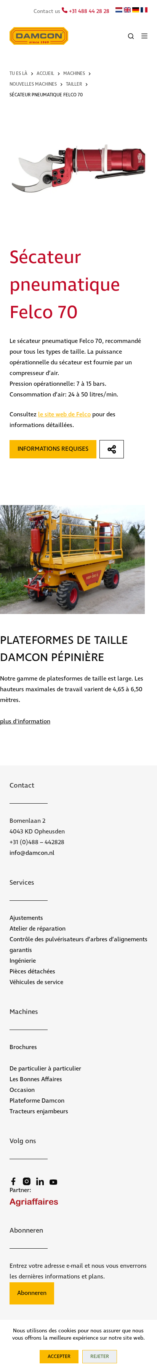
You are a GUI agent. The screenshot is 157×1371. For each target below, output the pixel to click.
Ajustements (26, 918)
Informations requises (53, 449)
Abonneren (31, 1293)
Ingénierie (23, 961)
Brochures (23, 1047)
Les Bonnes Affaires (36, 1079)
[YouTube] (53, 1182)
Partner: (20, 1190)
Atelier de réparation (38, 929)
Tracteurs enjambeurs (39, 1112)
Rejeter (99, 1356)
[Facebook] (13, 1181)
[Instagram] (26, 1181)
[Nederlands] (118, 11)
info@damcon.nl (32, 853)
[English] (127, 11)
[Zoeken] (131, 36)
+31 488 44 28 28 (88, 11)
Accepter (59, 1356)
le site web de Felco (64, 415)
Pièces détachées (32, 972)
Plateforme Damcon (37, 1101)
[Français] (144, 11)
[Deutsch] (135, 11)
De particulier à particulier (45, 1069)
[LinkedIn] (40, 1181)
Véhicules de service (36, 982)
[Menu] (144, 36)
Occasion (22, 1090)
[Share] (111, 449)
